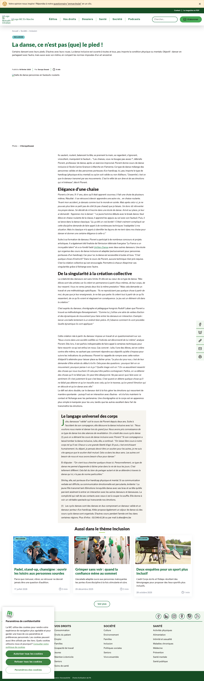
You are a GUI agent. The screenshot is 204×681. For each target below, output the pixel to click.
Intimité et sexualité (162, 639)
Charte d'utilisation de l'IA (81, 678)
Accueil (15, 31)
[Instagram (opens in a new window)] (174, 616)
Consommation (62, 630)
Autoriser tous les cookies (28, 654)
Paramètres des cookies (28, 670)
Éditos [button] (53, 19)
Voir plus (102, 604)
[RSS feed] (197, 616)
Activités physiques (162, 630)
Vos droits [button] (69, 19)
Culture (107, 630)
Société (24, 31)
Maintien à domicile (63, 657)
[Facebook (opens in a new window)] (158, 616)
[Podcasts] (182, 616)
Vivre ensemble (111, 657)
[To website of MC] (6, 19)
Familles (58, 644)
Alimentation (159, 635)
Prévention (158, 653)
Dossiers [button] (87, 19)
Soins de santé (61, 666)
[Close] (200, 4)
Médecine (158, 648)
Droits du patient (62, 635)
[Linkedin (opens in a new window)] (166, 616)
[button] (200, 341)
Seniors (58, 661)
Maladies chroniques (163, 644)
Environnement (111, 635)
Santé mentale (160, 657)
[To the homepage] (27, 19)
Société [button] (117, 19)
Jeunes (57, 653)
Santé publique (160, 661)
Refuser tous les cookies (28, 662)
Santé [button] (103, 19)
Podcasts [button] (134, 19)
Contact (177, 10)
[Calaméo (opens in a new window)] (189, 616)
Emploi (57, 639)
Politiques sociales (113, 648)
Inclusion (33, 31)
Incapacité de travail (64, 648)
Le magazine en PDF (191, 10)
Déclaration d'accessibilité (60, 678)
